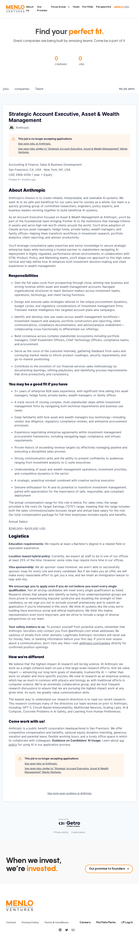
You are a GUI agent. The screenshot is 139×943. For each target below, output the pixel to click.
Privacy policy (61, 832)
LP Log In (127, 922)
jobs (6, 89)
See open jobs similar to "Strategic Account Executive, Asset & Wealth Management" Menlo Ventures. (72, 150)
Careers (85, 922)
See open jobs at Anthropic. (34, 143)
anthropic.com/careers (94, 643)
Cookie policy (78, 832)
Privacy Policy (30, 922)
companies (21, 89)
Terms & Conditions (56, 922)
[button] (60, 7)
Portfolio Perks (106, 922)
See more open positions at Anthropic (69, 793)
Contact (11, 922)
